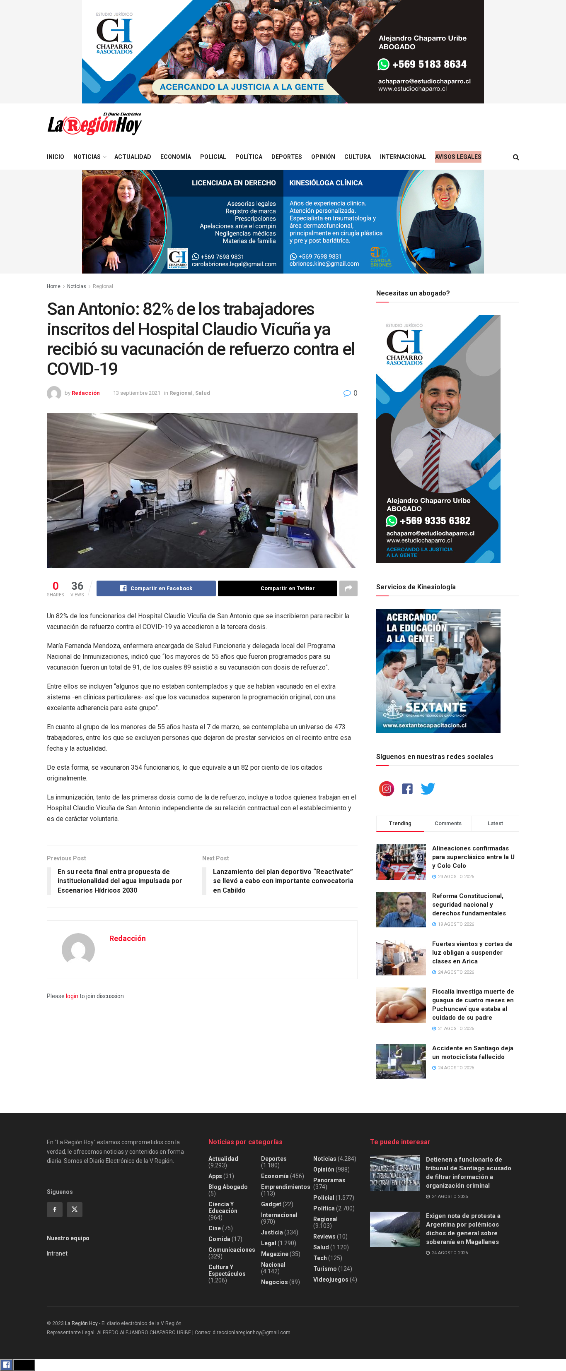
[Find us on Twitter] (74, 1209)
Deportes (286, 157)
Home (53, 286)
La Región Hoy (81, 1323)
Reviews (324, 1236)
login (72, 996)
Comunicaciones (231, 1249)
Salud (202, 393)
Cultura (357, 157)
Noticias (87, 157)
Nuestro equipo (68, 1238)
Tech (320, 1258)
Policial (213, 157)
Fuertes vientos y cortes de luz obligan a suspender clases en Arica (472, 952)
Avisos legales (458, 157)
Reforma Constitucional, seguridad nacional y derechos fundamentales (469, 904)
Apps (215, 1176)
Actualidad (132, 157)
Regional (103, 286)
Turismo (325, 1268)
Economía (175, 157)
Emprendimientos (285, 1187)
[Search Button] (516, 157)
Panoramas (329, 1180)
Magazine (274, 1254)
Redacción (86, 393)
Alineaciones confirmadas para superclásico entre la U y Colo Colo (473, 857)
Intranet (57, 1253)
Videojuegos (330, 1279)
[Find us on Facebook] (55, 1209)
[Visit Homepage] (94, 124)
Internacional (403, 157)
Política (248, 157)
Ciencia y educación (222, 1207)
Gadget (271, 1204)
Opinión (323, 157)
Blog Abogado (228, 1187)
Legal (268, 1243)
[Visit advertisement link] (283, 51)
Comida (219, 1239)
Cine (214, 1228)
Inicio (55, 157)
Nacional (273, 1264)
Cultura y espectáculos (227, 1270)
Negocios (274, 1282)
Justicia (272, 1232)
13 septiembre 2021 (136, 393)
